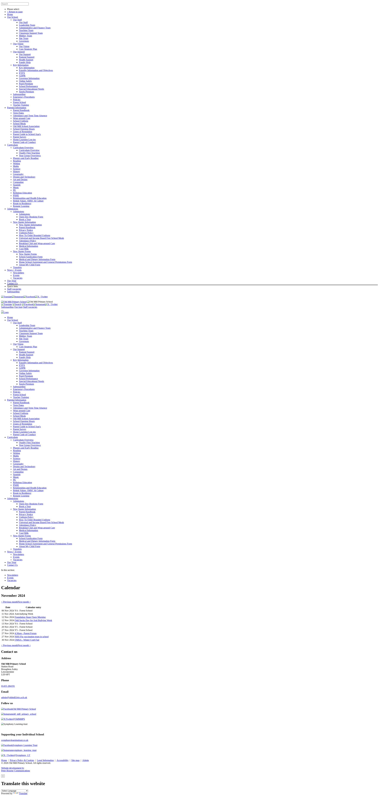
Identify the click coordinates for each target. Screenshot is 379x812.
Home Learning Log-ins (24, 139)
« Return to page (15, 12)
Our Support (19, 51)
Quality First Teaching (29, 153)
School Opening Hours (24, 129)
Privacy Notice (26, 230)
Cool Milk (24, 248)
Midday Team (25, 35)
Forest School (19, 102)
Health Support (26, 59)
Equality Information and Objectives (36, 70)
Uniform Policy (26, 233)
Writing (16, 163)
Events (16, 275)
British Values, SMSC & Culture (28, 201)
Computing (18, 182)
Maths (16, 166)
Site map (75, 760)
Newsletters (18, 272)
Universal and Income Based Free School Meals (41, 238)
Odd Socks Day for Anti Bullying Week (33, 620)
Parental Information (16, 107)
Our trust (18, 307)
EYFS (22, 73)
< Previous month (9, 602)
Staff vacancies (14, 289)
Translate (23, 793)
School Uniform (20, 121)
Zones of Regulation (22, 131)
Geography (18, 174)
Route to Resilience (22, 203)
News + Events (14, 270)
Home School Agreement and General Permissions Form (45, 262)
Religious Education (22, 193)
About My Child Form (29, 264)
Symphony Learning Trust (25, 745)
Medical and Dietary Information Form (37, 259)
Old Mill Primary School (24, 709)
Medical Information (28, 246)
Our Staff (17, 19)
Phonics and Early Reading (25, 158)
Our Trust (11, 280)
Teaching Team (26, 30)
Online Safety (25, 81)
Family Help (25, 62)
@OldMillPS (19, 719)
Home (10, 14)
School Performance (28, 86)
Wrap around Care (21, 118)
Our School (12, 17)
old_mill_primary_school (24, 714)
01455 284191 (8, 686)
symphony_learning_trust (24, 750)
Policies (16, 99)
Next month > (24, 602)
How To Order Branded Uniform (34, 235)
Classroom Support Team (31, 33)
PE (14, 190)
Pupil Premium (26, 83)
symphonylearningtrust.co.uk (14, 740)
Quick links (12, 286)
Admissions (12, 209)
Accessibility (63, 760)
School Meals (19, 123)
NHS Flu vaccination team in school (32, 636)
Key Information (21, 65)
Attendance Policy (27, 241)
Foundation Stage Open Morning (30, 617)
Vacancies (17, 278)
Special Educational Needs (31, 89)
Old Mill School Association (26, 126)
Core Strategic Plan (28, 49)
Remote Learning (21, 206)
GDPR (22, 75)
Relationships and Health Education (29, 198)
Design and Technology (24, 177)
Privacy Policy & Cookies (22, 760)
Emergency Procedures (24, 97)
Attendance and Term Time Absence (30, 115)
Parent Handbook (21, 110)
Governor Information (29, 78)
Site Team (23, 38)
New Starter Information (24, 222)
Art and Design (20, 179)
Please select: (13, 9)
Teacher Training (21, 105)
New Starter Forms (22, 251)
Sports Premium (26, 91)
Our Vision (18, 43)
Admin (85, 760)
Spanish (16, 185)
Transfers (17, 267)
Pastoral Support (26, 57)
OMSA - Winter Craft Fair (27, 640)
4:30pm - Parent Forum (25, 633)
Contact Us (12, 283)
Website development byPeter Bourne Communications (15, 769)
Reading (17, 161)
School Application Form (30, 256)
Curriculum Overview (23, 147)
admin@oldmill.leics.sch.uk (14, 697)
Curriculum (12, 145)
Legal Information (45, 760)
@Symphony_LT (22, 755)
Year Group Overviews (30, 155)
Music (16, 187)
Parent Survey (19, 137)
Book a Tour (25, 219)
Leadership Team (27, 25)
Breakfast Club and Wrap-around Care (37, 243)
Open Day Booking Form (31, 217)
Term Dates (18, 113)
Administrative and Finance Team (34, 27)
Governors (24, 41)
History (16, 171)
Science (16, 169)
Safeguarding (19, 94)
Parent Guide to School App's (27, 134)
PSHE (16, 195)
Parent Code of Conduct (24, 142)
